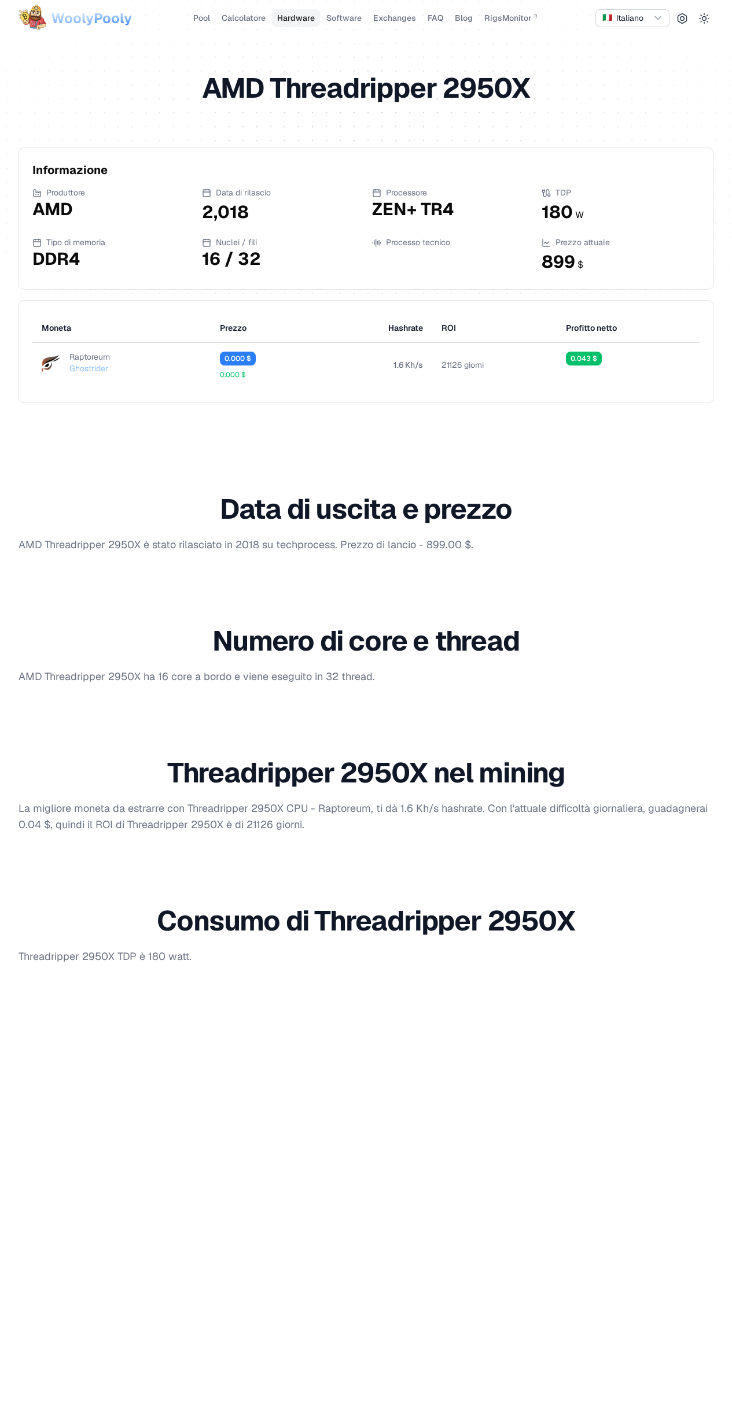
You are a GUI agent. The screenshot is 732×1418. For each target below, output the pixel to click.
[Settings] (682, 18)
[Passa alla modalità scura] (704, 18)
